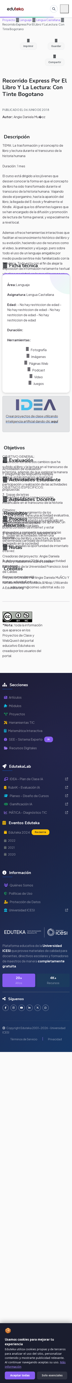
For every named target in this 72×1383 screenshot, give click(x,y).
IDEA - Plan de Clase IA (26, 779)
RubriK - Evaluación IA (24, 787)
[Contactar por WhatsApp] (45, 1008)
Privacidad (55, 1039)
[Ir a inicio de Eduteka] (15, 8)
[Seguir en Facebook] (5, 1008)
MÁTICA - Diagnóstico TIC (28, 812)
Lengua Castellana (48, 20)
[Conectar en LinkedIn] (29, 1008)
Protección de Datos (25, 902)
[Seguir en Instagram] (13, 1008)
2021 (11, 847)
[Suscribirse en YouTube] (21, 1008)
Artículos (15, 697)
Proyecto (8, 20)
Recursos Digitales (23, 748)
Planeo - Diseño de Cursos (29, 796)
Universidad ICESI (22, 910)
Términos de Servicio (23, 1039)
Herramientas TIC (22, 722)
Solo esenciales (52, 1375)
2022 (11, 840)
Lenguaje (25, 20)
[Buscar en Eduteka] (54, 9)
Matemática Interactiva (25, 731)
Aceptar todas (20, 1375)
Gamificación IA (21, 804)
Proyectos (17, 714)
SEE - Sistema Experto (29, 739)
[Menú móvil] (64, 8)
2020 (12, 854)
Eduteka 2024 (27, 832)
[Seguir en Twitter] (37, 1008)
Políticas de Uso (20, 893)
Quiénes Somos (21, 885)
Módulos (15, 706)
